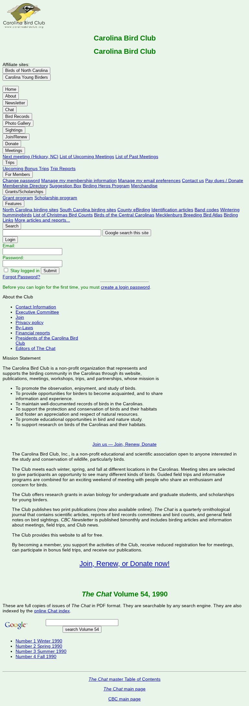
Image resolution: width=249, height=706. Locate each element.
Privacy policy (29, 322)
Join (20, 317)
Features (13, 203)
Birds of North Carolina (26, 70)
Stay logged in (25, 270)
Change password (21, 180)
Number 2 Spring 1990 (39, 646)
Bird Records (17, 116)
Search (11, 226)
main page (124, 688)
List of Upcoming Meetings (87, 156)
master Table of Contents (124, 679)
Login (10, 239)
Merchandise (144, 185)
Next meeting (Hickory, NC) (30, 156)
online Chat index (52, 610)
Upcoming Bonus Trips (26, 168)
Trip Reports (63, 168)
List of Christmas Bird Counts (63, 214)
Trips (10, 162)
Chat (9, 109)
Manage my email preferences (149, 180)
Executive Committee (37, 312)
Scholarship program (55, 197)
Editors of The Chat (35, 348)
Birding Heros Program (106, 185)
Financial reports (33, 332)
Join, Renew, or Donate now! (124, 564)
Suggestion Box (65, 185)
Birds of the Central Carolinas (124, 214)
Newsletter (15, 102)
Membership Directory (25, 185)
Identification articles (172, 209)
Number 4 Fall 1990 (36, 656)
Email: (9, 245)
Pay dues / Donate (224, 180)
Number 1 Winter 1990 (39, 640)
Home (10, 89)
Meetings (13, 150)
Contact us (193, 180)
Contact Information (36, 306)
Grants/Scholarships (24, 191)
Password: (13, 257)
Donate (11, 143)
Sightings (14, 130)
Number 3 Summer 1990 (41, 651)
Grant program (18, 197)
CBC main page (124, 698)
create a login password (125, 287)
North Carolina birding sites (30, 209)
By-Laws (24, 327)
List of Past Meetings (136, 156)
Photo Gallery (18, 123)
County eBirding (133, 209)
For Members (17, 174)
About (10, 96)
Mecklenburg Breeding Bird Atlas (189, 214)
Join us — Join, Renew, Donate (124, 444)
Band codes (207, 209)
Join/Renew (16, 136)
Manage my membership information (79, 180)
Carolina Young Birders (26, 77)
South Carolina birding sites (88, 209)
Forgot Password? (21, 276)
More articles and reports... (42, 220)
